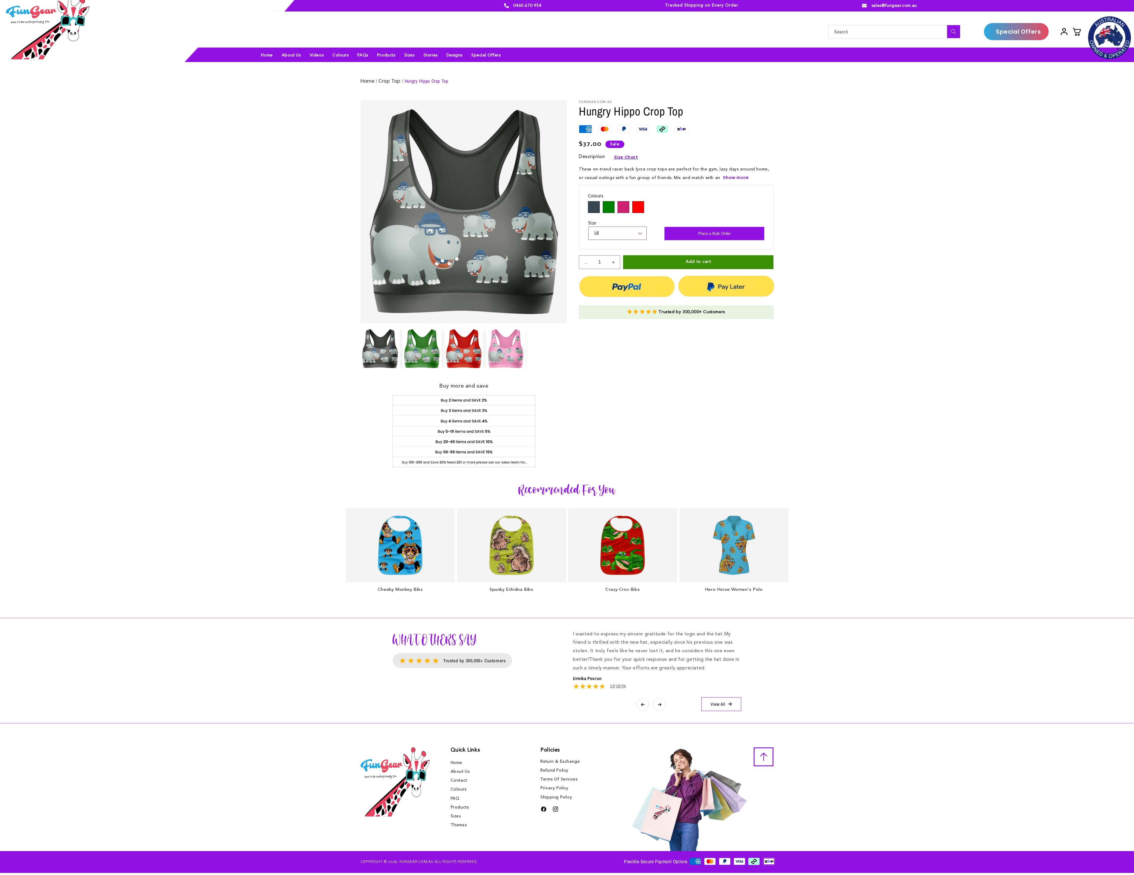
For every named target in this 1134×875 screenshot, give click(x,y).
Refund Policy (554, 770)
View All (718, 704)
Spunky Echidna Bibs (511, 590)
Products (460, 807)
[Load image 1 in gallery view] (380, 348)
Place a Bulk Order (714, 233)
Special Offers (1018, 31)
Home (368, 81)
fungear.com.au (417, 862)
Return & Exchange (560, 761)
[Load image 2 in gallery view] (422, 348)
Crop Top (390, 81)
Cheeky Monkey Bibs (400, 590)
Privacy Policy (554, 788)
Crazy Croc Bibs (622, 590)
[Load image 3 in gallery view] (463, 348)
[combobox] (894, 31)
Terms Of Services (558, 779)
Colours (459, 789)
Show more (736, 177)
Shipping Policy (556, 797)
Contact (459, 780)
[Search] (953, 31)
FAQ (455, 798)
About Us (460, 772)
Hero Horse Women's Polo (734, 590)
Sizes (456, 816)
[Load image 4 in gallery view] (505, 348)
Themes (459, 825)
